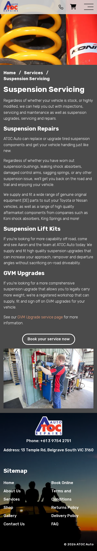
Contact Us (14, 524)
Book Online (62, 483)
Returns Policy (65, 507)
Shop (8, 507)
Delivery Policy (64, 516)
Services (12, 499)
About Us (12, 491)
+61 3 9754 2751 (55, 441)
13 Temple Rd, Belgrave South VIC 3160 (57, 450)
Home (9, 483)
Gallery (10, 516)
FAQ (54, 524)
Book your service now (49, 339)
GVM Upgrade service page (40, 317)
